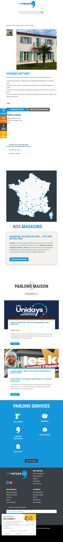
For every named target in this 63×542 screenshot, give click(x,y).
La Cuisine (9, 497)
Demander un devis (17, 109)
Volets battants (20, 25)
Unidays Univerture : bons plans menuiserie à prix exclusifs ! (29, 323)
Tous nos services (31, 461)
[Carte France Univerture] (31, 221)
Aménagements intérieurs (41, 379)
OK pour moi (30, 533)
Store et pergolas (10, 502)
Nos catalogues (37, 502)
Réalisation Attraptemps (43, 528)
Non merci (7, 533)
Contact (35, 497)
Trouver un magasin (19, 259)
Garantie (35, 478)
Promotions (15, 330)
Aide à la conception (38, 473)
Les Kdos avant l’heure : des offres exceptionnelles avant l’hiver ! (30, 372)
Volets (13, 25)
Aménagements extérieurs (20, 379)
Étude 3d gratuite (37, 476)
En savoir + (15, 344)
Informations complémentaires (19, 145)
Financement (36, 481)
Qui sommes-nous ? (38, 492)
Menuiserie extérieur (11, 495)
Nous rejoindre (37, 500)
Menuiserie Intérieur (11, 492)
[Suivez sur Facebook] (7, 482)
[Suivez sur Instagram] (11, 482)
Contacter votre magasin (39, 109)
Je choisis (18, 533)
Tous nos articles (30, 294)
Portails (8, 500)
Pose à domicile (37, 483)
